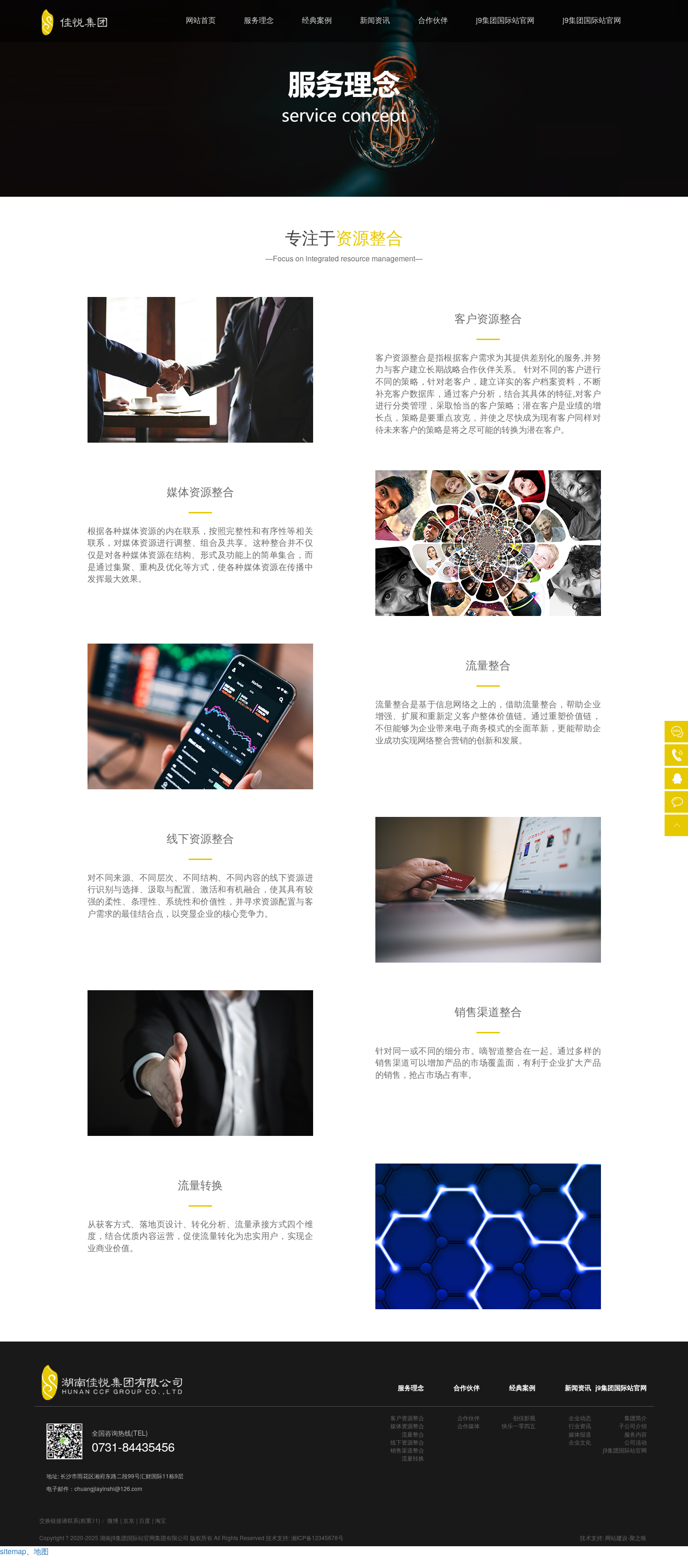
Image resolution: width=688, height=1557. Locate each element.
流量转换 (413, 1458)
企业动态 (580, 1418)
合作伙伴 (433, 20)
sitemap (13, 1551)
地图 (41, 1551)
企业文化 (580, 1442)
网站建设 (616, 1538)
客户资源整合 (407, 1418)
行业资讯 (580, 1426)
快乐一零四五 (518, 1426)
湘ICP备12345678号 (317, 1538)
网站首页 (201, 20)
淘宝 (160, 1520)
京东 (128, 1520)
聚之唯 (637, 1538)
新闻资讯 (375, 20)
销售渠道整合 (407, 1450)
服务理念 (259, 20)
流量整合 (413, 1434)
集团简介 (635, 1418)
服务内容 (635, 1434)
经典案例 (317, 20)
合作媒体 (468, 1426)
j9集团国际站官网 (505, 20)
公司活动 (635, 1442)
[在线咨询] (677, 732)
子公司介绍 (633, 1426)
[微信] (677, 800)
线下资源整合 (407, 1442)
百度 (144, 1520)
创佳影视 (524, 1418)
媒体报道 (580, 1434)
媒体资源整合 (407, 1426)
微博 (112, 1520)
